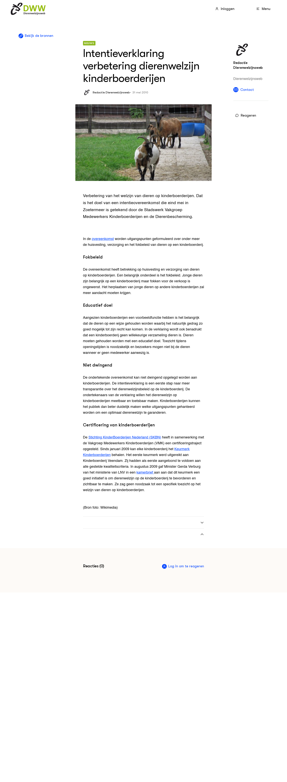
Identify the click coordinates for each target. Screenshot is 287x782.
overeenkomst (103, 239)
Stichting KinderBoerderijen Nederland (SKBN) (124, 437)
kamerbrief (145, 472)
